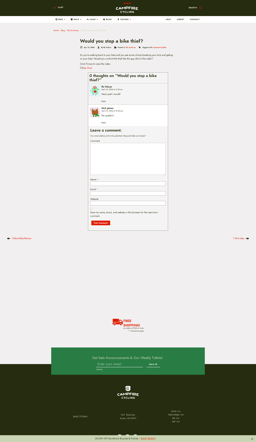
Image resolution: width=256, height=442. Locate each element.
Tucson (124, 19)
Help (168, 19)
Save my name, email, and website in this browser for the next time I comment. (124, 214)
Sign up (153, 364)
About (180, 19)
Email (94, 189)
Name (94, 179)
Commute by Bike (159, 47)
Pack (76, 19)
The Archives (72, 30)
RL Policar (106, 87)
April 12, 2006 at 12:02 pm (112, 111)
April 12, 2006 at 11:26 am (112, 89)
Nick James (107, 108)
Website (94, 199)
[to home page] (127, 7)
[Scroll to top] (6, 432)
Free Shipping (131, 323)
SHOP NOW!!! (148, 438)
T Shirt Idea (238, 238)
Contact (195, 19)
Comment (95, 141)
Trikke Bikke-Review (21, 238)
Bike (60, 19)
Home (56, 30)
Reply (103, 101)
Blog (109, 19)
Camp (93, 19)
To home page (128, 392)
